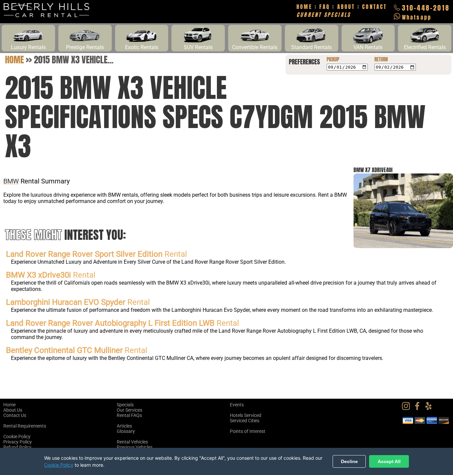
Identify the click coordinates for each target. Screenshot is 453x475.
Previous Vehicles (135, 447)
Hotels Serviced (245, 415)
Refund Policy (17, 447)
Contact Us (14, 415)
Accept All (389, 461)
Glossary (126, 431)
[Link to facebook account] (418, 408)
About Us (12, 410)
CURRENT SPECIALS (323, 15)
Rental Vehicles (132, 441)
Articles (124, 426)
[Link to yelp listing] (430, 408)
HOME (304, 7)
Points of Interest (247, 431)
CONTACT (374, 7)
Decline (349, 461)
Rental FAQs (129, 415)
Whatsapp (417, 17)
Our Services (129, 410)
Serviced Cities (244, 420)
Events (237, 404)
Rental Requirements (24, 426)
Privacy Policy (17, 441)
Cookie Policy (17, 436)
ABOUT (346, 7)
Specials (125, 404)
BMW (11, 181)
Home (14, 59)
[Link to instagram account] (407, 408)
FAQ (324, 7)
